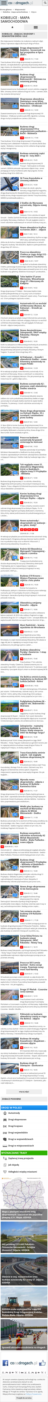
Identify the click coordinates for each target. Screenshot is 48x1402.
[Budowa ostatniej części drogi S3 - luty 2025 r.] (10, 158)
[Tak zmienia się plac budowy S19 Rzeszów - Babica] (10, 916)
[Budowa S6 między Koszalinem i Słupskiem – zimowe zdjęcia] (10, 1043)
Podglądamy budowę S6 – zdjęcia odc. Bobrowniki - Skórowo (33, 703)
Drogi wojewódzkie (18, 1132)
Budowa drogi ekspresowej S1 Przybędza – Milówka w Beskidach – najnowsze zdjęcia (33, 863)
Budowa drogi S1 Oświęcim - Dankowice (31, 1064)
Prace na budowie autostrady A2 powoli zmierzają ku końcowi (31, 439)
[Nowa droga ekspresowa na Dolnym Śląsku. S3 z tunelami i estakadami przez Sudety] (10, 416)
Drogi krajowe (15, 1126)
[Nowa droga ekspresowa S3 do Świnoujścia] (10, 892)
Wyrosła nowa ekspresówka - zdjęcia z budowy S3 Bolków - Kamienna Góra (32, 783)
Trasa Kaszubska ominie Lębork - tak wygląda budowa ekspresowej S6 (32, 755)
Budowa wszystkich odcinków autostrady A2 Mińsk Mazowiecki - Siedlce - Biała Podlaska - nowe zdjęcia (32, 838)
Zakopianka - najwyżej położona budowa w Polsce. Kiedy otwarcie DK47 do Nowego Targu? (32, 729)
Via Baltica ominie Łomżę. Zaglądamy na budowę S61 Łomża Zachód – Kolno (33, 679)
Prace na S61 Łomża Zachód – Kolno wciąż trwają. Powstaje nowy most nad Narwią (32, 966)
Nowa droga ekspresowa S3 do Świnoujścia (32, 887)
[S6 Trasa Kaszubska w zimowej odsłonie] (10, 184)
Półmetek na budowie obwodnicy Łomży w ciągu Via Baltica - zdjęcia (33, 1016)
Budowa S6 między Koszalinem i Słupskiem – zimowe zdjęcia (33, 1041)
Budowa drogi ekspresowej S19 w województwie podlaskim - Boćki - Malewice (33, 130)
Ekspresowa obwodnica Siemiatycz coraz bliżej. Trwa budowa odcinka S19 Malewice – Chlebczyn (33, 102)
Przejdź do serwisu (24, 1398)
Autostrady (14, 1113)
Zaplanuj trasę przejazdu (21, 1158)
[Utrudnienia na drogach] (24, 1334)
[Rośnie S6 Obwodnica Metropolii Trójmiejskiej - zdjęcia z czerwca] (10, 554)
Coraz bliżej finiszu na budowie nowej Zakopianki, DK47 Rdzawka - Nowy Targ (31, 939)
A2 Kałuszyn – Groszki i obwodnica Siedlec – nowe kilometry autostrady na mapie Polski (33, 360)
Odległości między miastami (22, 1171)
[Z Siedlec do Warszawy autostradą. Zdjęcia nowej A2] (10, 208)
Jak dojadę (13, 1164)
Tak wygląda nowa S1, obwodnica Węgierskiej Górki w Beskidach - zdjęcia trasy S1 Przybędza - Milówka (33, 469)
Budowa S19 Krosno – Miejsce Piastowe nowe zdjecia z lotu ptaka (32, 578)
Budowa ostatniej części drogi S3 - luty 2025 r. (32, 154)
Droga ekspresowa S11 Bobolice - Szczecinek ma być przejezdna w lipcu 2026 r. (32, 51)
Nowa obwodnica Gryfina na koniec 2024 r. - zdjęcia (33, 228)
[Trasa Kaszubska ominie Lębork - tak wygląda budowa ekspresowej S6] (10, 758)
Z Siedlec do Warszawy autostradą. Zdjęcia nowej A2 (33, 205)
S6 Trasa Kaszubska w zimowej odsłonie (31, 179)
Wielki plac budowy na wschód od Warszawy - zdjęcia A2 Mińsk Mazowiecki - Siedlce (31, 810)
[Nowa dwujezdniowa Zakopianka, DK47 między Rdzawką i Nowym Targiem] (10, 335)
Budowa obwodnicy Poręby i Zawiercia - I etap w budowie (33, 652)
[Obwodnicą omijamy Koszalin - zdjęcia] (10, 607)
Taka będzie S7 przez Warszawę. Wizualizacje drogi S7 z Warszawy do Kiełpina (32, 280)
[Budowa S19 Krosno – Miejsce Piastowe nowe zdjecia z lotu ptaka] (10, 580)
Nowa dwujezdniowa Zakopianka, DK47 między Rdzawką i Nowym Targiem (33, 333)
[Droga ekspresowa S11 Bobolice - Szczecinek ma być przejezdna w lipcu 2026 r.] (10, 52)
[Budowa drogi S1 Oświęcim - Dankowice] (10, 1068)
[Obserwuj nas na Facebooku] (24, 1363)
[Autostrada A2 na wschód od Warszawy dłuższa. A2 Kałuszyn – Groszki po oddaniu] (10, 308)
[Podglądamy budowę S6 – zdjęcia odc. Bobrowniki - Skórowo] (10, 706)
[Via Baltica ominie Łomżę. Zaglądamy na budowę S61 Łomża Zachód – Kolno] (10, 681)
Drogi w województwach (20, 1139)
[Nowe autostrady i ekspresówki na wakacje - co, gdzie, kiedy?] (10, 526)
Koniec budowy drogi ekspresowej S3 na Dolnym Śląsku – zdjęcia (32, 496)
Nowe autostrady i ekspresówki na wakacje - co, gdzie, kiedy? (33, 523)
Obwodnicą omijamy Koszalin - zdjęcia (30, 603)
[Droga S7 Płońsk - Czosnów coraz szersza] (10, 994)
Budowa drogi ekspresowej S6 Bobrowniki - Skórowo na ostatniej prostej (33, 78)
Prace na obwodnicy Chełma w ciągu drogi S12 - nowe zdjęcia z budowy (33, 254)
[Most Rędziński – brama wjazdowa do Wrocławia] (10, 630)
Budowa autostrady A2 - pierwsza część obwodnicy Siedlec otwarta (33, 386)
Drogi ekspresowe (17, 1119)
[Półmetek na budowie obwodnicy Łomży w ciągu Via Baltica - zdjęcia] (10, 1019)
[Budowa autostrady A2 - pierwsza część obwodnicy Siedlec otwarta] (10, 389)
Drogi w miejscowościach (21, 1145)
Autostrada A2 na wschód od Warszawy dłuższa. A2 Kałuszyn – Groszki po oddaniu (33, 307)
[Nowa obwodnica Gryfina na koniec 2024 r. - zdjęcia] (10, 232)
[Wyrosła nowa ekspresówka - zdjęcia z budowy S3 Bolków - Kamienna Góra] (10, 784)
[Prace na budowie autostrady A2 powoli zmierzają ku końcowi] (10, 443)
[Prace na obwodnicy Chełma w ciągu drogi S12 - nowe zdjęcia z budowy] (10, 257)
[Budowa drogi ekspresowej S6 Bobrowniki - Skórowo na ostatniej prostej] (10, 80)
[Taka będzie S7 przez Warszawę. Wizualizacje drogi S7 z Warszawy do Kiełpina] (10, 281)
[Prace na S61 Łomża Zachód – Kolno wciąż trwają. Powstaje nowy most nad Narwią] (10, 968)
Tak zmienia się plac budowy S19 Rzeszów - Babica (31, 913)
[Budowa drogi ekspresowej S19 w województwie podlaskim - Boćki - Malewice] (10, 131)
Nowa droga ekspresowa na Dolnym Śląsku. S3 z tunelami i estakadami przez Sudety (32, 414)
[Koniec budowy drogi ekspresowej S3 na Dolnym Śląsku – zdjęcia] (10, 499)
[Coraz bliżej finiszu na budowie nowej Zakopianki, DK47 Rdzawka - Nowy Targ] (10, 940)
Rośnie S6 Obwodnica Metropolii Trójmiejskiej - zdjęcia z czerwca (33, 551)
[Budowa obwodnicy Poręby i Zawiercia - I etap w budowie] (10, 655)
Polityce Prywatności (33, 1394)
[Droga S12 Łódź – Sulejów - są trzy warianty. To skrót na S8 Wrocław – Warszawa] (24, 1237)
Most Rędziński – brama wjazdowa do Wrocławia (32, 626)
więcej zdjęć (24, 1091)
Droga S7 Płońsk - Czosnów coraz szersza (33, 990)
